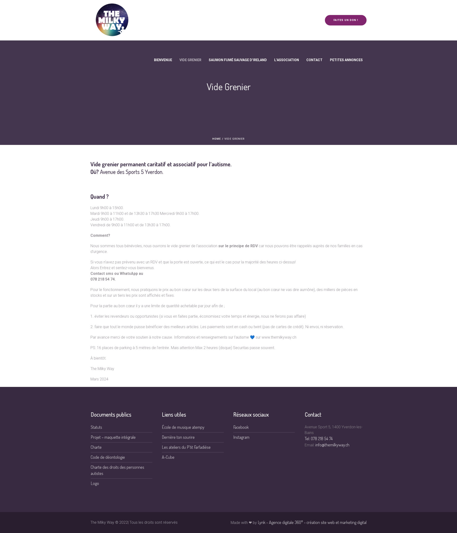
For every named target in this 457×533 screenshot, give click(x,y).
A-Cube (168, 457)
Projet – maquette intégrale (113, 437)
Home (216, 138)
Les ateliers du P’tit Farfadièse (186, 447)
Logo (95, 483)
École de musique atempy (183, 427)
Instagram (241, 437)
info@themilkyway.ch (332, 444)
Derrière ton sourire (178, 437)
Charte (96, 447)
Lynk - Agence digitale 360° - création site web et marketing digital (312, 522)
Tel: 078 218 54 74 (319, 438)
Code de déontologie (108, 457)
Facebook (241, 427)
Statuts (96, 427)
